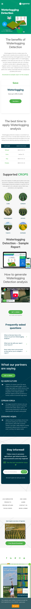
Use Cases (23, 499)
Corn (7, 154)
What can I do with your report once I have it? (13, 344)
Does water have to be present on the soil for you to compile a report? (13, 351)
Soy (7, 158)
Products (7, 502)
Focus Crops (7, 508)
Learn (23, 502)
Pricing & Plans (8, 505)
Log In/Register (8, 499)
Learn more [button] (22, 602)
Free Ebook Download (15, 543)
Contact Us (23, 505)
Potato (7, 163)
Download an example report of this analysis (15, 74)
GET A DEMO (16, 312)
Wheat (7, 150)
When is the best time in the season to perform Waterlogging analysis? (14, 336)
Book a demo (23, 508)
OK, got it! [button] (15, 606)
